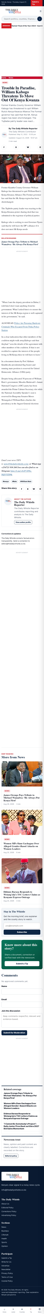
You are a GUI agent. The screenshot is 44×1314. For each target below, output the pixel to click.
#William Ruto (25, 481)
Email (4, 999)
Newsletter (5, 1269)
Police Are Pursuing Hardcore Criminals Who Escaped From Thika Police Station (20, 327)
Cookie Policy (7, 1281)
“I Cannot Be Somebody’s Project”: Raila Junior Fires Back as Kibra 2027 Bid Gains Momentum (21, 1126)
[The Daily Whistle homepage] (19, 11)
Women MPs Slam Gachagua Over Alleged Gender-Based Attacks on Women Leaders (21, 846)
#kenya (6, 481)
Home (3, 78)
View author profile (23, 522)
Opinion (4, 1246)
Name (4, 986)
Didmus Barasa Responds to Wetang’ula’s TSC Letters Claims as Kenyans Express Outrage (22, 894)
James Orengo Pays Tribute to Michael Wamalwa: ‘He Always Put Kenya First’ (19, 243)
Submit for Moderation (14, 1032)
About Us (5, 1204)
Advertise (5, 1266)
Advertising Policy (8, 1215)
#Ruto (14, 481)
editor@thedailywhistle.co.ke (13, 544)
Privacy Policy (7, 1273)
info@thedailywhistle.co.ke (13, 1190)
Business (5, 1231)
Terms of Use (7, 1277)
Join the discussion (10, 1011)
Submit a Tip (35, 3)
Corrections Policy (8, 1211)
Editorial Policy (7, 1208)
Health (4, 1239)
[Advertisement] (22, 51)
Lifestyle (4, 1235)
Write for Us (6, 1262)
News (11, 78)
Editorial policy (11, 1156)
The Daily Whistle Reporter (25, 128)
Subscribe (22, 932)
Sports (4, 1242)
